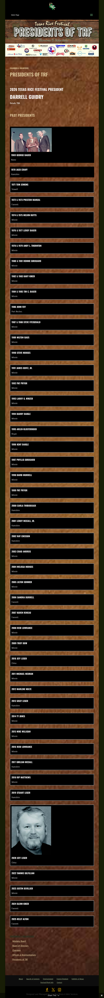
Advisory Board (19, 941)
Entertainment (48, 979)
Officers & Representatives (24, 955)
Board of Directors (20, 945)
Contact (59, 982)
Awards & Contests (33, 979)
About (21, 979)
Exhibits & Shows (78, 979)
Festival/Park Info (46, 982)
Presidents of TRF (20, 959)
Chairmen (16, 950)
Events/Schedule (62, 979)
